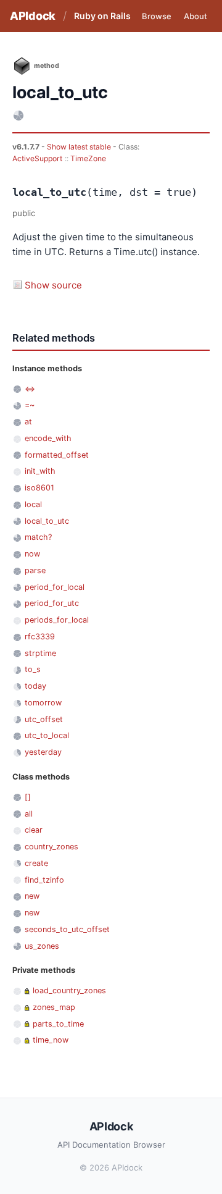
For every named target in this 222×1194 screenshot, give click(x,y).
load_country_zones (69, 990)
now (32, 553)
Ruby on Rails (102, 16)
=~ (30, 405)
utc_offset (44, 719)
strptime (40, 653)
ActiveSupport (37, 158)
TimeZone (88, 158)
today (35, 686)
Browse (156, 16)
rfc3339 (40, 636)
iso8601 (39, 487)
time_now (50, 1040)
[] (28, 797)
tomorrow (43, 702)
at (28, 421)
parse (35, 570)
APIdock (33, 15)
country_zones (51, 846)
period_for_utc (52, 603)
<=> (30, 388)
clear (34, 830)
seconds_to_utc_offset (67, 929)
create (36, 863)
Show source (53, 285)
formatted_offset (57, 455)
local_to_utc (47, 521)
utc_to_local (47, 735)
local (33, 504)
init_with (40, 471)
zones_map (54, 1007)
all (29, 813)
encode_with (48, 438)
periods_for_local (57, 619)
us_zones (42, 946)
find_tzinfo (44, 880)
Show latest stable (80, 146)
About (195, 16)
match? (38, 537)
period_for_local (54, 587)
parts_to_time (58, 1023)
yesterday (43, 752)
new (32, 896)
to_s (33, 669)
